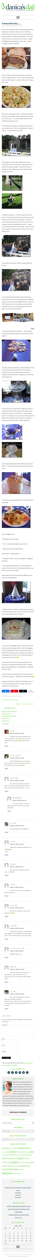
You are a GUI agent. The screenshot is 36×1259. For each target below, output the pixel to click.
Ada (11, 884)
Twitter (18, 1190)
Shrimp (28, 1162)
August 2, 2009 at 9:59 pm (17, 951)
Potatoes (5, 1162)
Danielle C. (12, 778)
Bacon (16, 1148)
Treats (4, 1169)
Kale (25, 1154)
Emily (11, 864)
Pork (28, 1158)
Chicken (12, 1151)
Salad (9, 1162)
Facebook (18, 1192)
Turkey (10, 1169)
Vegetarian (7, 1173)
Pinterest (18, 1195)
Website (4, 1051)
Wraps (19, 1173)
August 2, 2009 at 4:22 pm (17, 866)
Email (4, 1045)
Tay (11, 731)
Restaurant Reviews (18, 696)
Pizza (25, 1158)
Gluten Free (7, 1154)
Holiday (12, 1155)
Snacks (15, 1166)
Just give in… (19, 1217)
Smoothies (10, 1166)
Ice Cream (22, 1154)
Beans (21, 1148)
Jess (11, 841)
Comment (5, 1025)
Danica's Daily (18, 7)
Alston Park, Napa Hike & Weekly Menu (19, 1209)
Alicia (11, 991)
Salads (15, 1162)
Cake (3, 1152)
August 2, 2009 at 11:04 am (17, 758)
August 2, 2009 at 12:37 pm (17, 825)
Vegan (15, 1169)
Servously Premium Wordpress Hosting (18, 1256)
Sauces (20, 1162)
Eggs (32, 1151)
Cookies (23, 1152)
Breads (30, 1148)
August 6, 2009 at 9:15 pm (19, 800)
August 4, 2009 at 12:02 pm (17, 994)
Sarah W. (12, 905)
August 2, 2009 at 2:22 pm (17, 844)
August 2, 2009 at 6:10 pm (17, 907)
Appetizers (5, 1148)
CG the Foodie (14, 755)
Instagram (18, 1197)
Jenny (11, 823)
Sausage (24, 1162)
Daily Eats (9, 696)
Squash (28, 1166)
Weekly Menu (5, 721)
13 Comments (20, 25)
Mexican (29, 1155)
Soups (22, 1166)
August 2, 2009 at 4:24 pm (17, 887)
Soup (18, 1166)
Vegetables (21, 1169)
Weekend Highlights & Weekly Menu (19, 1215)
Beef (26, 1148)
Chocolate (18, 1152)
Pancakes (15, 1158)
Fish (3, 1154)
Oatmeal (9, 1158)
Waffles (15, 1173)
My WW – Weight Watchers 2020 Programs (19, 1206)
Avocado (12, 1148)
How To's (17, 1154)
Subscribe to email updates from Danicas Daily (18, 1187)
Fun (13, 696)
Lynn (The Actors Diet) (16, 948)
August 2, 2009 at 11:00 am (17, 733)
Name (4, 1039)
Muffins (4, 1158)
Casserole (6, 1152)
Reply (6, 746)
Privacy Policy (18, 1254)
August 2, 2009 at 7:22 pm (17, 928)
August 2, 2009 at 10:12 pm (17, 969)
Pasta (20, 1158)
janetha (12, 925)
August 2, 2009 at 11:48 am (17, 780)
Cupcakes (28, 1152)
